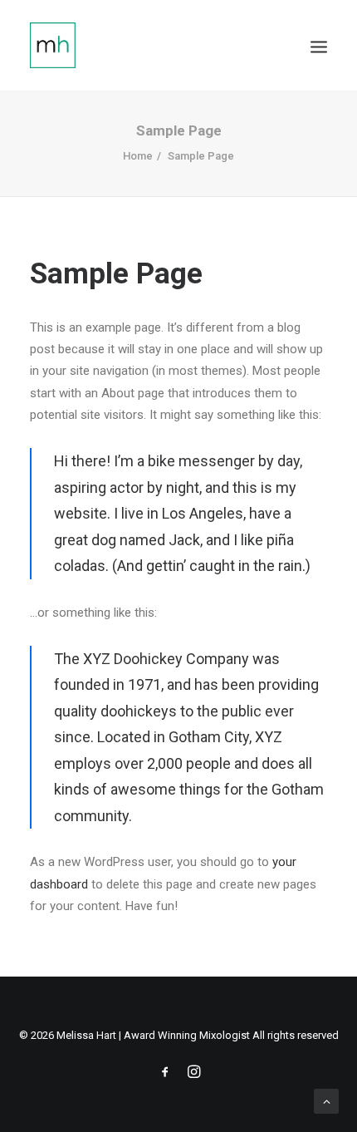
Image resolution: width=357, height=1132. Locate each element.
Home (138, 156)
